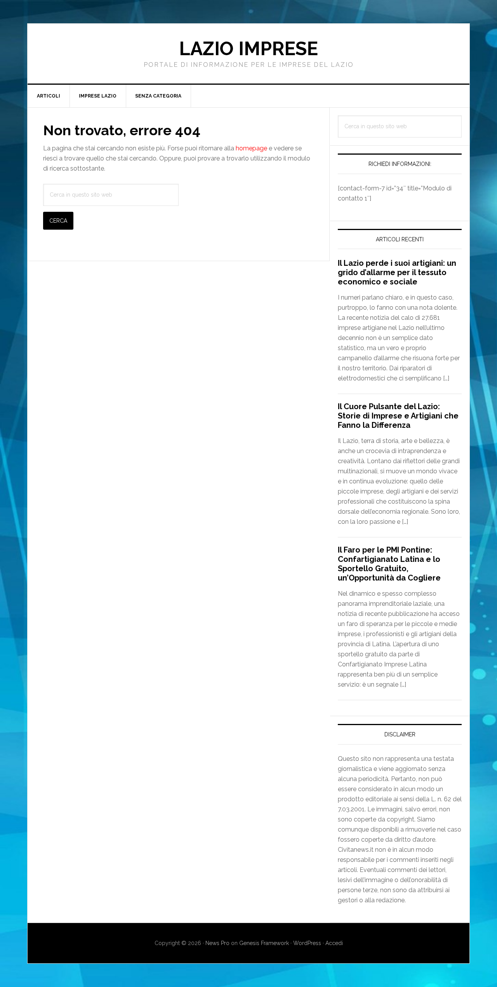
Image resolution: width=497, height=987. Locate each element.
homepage (251, 148)
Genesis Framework (264, 943)
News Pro (217, 943)
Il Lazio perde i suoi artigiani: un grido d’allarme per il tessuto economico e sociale (397, 272)
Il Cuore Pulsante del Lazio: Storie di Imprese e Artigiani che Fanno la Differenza (398, 416)
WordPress (307, 943)
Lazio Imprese (248, 48)
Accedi (334, 943)
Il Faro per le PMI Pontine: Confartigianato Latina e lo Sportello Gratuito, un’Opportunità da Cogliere (389, 563)
